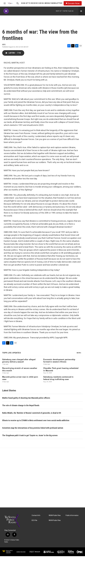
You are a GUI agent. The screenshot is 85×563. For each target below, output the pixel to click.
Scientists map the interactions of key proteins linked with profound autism (32, 428)
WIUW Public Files (55, 520)
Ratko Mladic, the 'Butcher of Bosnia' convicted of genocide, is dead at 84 (31, 413)
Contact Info (36, 515)
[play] (6, 11)
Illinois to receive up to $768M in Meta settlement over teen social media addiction (35, 420)
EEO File (34, 520)
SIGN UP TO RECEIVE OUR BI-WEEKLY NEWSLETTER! (42, 3)
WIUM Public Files (55, 515)
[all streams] (81, 11)
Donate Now (73, 3)
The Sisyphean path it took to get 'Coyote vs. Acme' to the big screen (30, 435)
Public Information (72, 515)
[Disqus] (42, 477)
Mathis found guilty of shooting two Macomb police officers (26, 398)
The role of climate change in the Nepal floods (20, 405)
